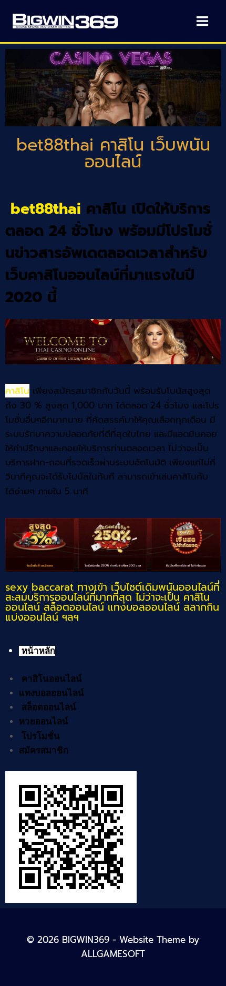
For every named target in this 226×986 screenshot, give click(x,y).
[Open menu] (202, 21)
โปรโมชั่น (41, 736)
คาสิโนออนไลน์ (52, 679)
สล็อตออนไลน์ (49, 707)
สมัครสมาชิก (43, 750)
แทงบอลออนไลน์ (51, 693)
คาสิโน (17, 390)
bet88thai (46, 208)
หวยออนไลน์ (43, 721)
